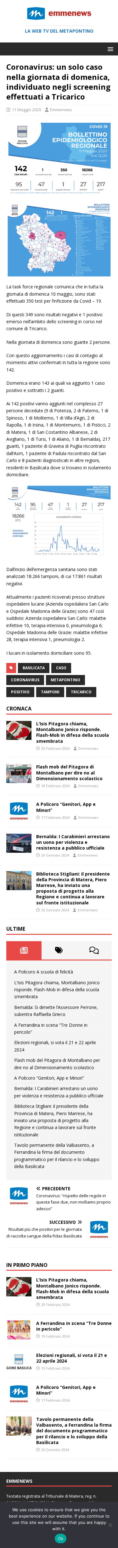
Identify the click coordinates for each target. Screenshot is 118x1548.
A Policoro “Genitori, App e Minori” (66, 807)
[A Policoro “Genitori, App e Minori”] (18, 817)
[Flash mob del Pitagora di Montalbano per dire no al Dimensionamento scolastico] (18, 779)
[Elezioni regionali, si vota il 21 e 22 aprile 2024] (18, 1368)
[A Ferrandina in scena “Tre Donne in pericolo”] (18, 1336)
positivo (20, 692)
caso (61, 668)
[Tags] (59, 950)
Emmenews (61, 109)
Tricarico (81, 692)
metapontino (65, 680)
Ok (61, 1538)
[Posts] (24, 950)
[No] (110, 1525)
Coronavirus (25, 680)
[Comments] (94, 950)
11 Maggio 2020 (26, 109)
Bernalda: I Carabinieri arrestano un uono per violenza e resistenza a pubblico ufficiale (73, 842)
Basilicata (34, 668)
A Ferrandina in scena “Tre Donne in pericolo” (74, 1326)
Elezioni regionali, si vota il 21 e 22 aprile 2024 (71, 1358)
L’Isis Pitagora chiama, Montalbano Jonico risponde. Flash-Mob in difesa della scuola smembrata (72, 732)
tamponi (50, 692)
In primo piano (27, 1265)
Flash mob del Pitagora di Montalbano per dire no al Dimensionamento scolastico (69, 772)
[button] (109, 48)
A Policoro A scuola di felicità (43, 972)
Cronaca (18, 708)
